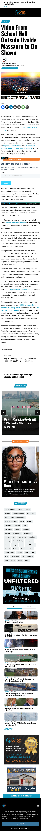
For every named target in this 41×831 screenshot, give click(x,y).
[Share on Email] (19, 107)
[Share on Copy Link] (27, 107)
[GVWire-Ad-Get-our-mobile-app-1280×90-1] (20, 205)
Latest (5, 21)
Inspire (6, 478)
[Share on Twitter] (7, 107)
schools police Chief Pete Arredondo (19, 290)
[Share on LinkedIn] (11, 107)
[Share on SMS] (23, 107)
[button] (38, 806)
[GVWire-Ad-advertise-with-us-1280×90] (20, 98)
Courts (25, 6)
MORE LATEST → (9, 729)
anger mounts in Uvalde (12, 146)
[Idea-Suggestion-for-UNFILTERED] (21, 603)
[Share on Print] (15, 107)
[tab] (15, 607)
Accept (20, 824)
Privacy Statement (24, 828)
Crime (6, 633)
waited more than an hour (16, 223)
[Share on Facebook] (3, 107)
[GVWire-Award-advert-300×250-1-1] (21, 764)
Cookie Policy (14, 828)
